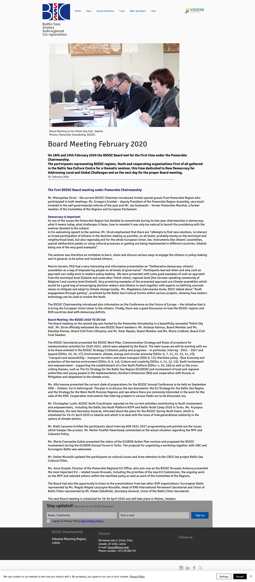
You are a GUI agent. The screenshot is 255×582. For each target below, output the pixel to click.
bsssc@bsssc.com (118, 547)
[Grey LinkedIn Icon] (187, 567)
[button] (114, 85)
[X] (200, 567)
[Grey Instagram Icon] (181, 567)
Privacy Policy (137, 576)
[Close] (251, 576)
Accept (240, 576)
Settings (223, 576)
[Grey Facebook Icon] (194, 567)
